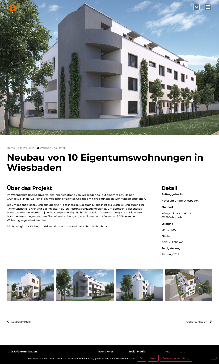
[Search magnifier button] (196, 7)
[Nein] (214, 358)
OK (141, 358)
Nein (153, 358)
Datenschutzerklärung (176, 358)
